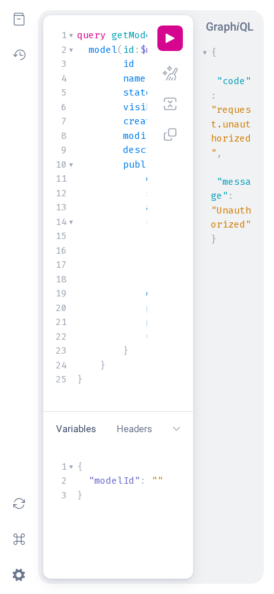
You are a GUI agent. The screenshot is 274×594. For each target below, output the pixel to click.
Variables (76, 429)
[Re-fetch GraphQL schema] (19, 503)
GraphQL (230, 26)
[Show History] (19, 55)
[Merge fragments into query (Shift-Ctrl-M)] (170, 104)
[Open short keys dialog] (19, 539)
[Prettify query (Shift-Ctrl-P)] (170, 73)
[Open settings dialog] (19, 575)
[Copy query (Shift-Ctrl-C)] (170, 134)
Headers (134, 429)
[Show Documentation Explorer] (19, 19)
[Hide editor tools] (176, 429)
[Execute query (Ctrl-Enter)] (170, 38)
